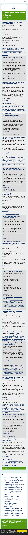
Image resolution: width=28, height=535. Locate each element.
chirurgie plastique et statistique (12, 511)
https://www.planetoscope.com (12, 268)
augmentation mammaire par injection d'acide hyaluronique (13, 47)
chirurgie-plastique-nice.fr (11, 436)
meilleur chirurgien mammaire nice (13, 489)
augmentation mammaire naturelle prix (13, 105)
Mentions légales (10, 520)
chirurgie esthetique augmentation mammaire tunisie (13, 371)
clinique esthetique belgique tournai (13, 480)
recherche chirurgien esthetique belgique (12, 493)
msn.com (8, 363)
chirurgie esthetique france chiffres (13, 510)
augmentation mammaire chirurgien (13, 508)
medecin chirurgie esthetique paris (12, 462)
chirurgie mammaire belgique (11, 515)
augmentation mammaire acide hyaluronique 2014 (12, 51)
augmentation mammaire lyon (12, 482)
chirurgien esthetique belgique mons (13, 513)
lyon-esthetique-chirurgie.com (12, 214)
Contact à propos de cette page (10, 522)
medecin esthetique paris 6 (8, 463)
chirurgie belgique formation (11, 496)
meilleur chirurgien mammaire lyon (13, 487)
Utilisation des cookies (19, 521)
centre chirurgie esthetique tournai (13, 486)
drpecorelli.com (8, 459)
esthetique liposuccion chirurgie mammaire (11, 411)
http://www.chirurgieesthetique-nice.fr (13, 331)
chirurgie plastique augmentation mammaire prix (13, 109)
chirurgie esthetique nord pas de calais (15, 372)
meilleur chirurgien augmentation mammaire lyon (12, 505)
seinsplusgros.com (9, 103)
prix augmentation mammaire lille (12, 477)
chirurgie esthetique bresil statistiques (14, 484)
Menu (25, 1)
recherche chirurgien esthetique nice (15, 340)
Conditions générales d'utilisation (11, 520)
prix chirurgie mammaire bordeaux (13, 491)
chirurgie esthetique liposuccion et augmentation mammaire (13, 368)
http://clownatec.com (10, 190)
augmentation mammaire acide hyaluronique (13, 52)
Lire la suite (5, 42)
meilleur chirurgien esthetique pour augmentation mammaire (11, 335)
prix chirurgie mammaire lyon (11, 479)
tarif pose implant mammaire (11, 503)
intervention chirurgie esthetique (16, 405)
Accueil (3, 520)
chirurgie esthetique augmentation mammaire (12, 374)
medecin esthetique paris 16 (15, 461)
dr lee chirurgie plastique (12, 338)
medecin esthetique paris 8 (10, 465)
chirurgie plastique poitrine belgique (13, 498)
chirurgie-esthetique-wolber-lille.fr (13, 241)
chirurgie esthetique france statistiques (11, 500)
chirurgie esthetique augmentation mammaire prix (12, 112)
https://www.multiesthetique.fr (12, 134)
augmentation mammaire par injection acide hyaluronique (13, 49)
